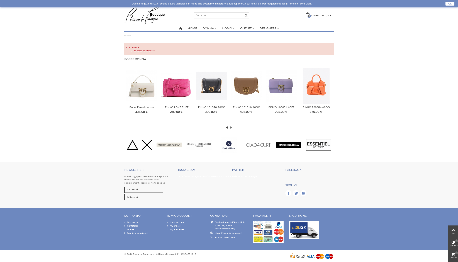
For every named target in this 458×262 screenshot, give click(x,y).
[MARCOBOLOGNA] (288, 145)
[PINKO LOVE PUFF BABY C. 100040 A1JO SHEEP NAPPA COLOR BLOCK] (176, 86)
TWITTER (238, 170)
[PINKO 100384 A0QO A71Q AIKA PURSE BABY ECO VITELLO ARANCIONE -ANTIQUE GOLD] (316, 86)
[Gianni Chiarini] (199, 145)
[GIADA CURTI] (259, 145)
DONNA (208, 28)
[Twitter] (296, 193)
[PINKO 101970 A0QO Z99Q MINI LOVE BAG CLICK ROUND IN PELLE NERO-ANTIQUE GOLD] (211, 86)
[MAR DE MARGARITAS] (169, 145)
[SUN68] (139, 145)
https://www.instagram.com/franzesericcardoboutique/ (207, 176)
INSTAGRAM (187, 170)
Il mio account (176, 222)
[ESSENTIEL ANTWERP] (318, 145)
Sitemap (130, 229)
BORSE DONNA (135, 59)
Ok (450, 3)
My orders (175, 226)
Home (127, 35)
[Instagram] (303, 193)
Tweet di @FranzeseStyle (244, 176)
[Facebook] (288, 193)
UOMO (227, 28)
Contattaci (132, 226)
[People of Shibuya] (229, 145)
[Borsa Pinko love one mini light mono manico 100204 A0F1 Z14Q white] (141, 86)
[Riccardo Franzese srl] (144, 15)
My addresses (176, 229)
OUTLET (246, 28)
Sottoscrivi (132, 197)
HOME (192, 28)
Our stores (132, 222)
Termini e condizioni (137, 233)
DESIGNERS (268, 28)
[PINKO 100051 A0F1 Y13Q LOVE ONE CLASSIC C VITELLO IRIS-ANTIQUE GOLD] (281, 86)
